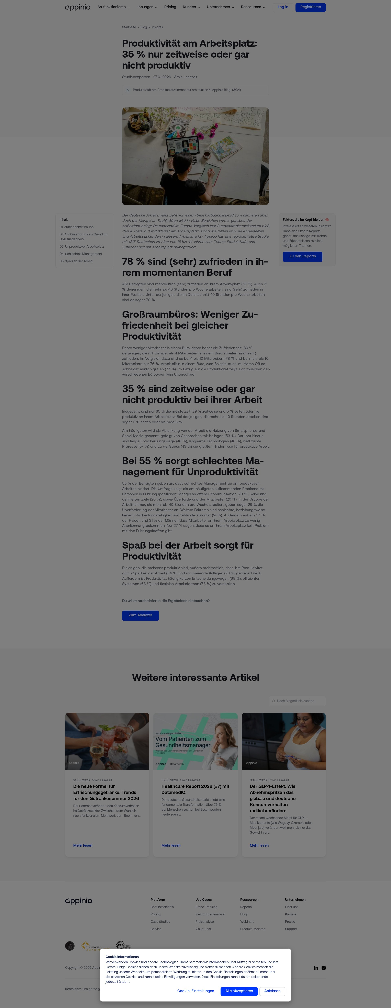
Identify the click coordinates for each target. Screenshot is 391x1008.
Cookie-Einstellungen (195, 991)
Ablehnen (272, 991)
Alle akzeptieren (239, 991)
